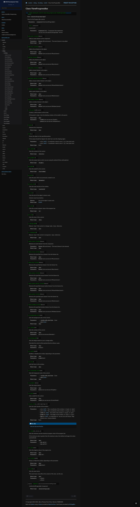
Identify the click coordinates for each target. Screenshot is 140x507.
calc (3, 44)
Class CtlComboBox (8, 61)
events (4, 127)
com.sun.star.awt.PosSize (36, 426)
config (4, 46)
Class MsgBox (7, 121)
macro (4, 149)
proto (4, 155)
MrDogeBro (72, 504)
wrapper (4, 166)
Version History (5, 32)
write (4, 168)
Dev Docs (4, 174)
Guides (3, 25)
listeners (4, 145)
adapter (4, 42)
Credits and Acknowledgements (9, 34)
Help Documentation (6, 19)
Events (3, 30)
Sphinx (32, 504)
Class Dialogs (6, 117)
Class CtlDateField (8, 65)
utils (3, 164)
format (4, 134)
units (4, 160)
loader (4, 147)
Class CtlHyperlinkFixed (9, 81)
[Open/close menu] (0, 40)
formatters (5, 136)
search (5, 113)
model (45, 2)
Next (73, 496)
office (4, 153)
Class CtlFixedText (8, 73)
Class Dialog (6, 115)
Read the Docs (52, 504)
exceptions (5, 129)
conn (4, 48)
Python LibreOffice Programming (9, 14)
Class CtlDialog (8, 67)
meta (4, 151)
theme (4, 157)
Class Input (6, 119)
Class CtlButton (8, 57)
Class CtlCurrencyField (9, 63)
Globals (4, 138)
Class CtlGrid (7, 77)
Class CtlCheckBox (8, 59)
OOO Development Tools (11, 1)
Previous (30, 496)
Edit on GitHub (70, 2)
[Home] (26, 2)
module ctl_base (8, 55)
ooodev (3, 40)
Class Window (7, 123)
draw (4, 125)
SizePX (40, 202)
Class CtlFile (7, 69)
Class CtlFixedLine (8, 71)
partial (5, 111)
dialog (4, 51)
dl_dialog (5, 53)
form (4, 132)
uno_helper (5, 162)
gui (3, 140)
